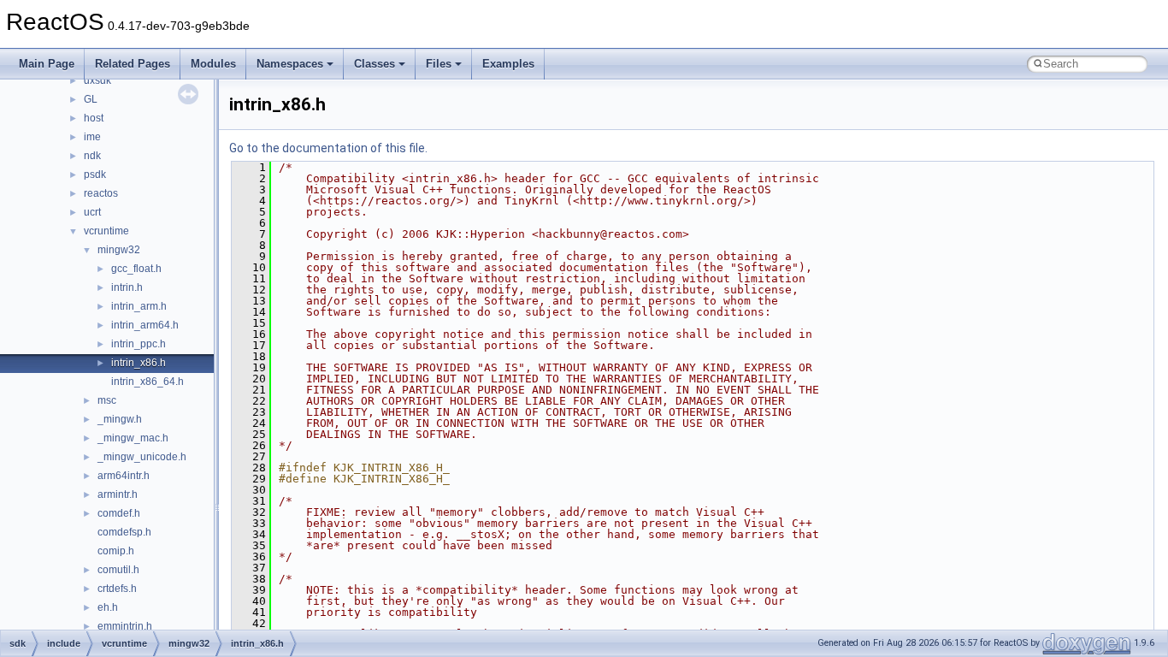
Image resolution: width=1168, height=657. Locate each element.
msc (106, 400)
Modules (213, 63)
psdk (95, 175)
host (93, 118)
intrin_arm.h (139, 306)
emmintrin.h (124, 626)
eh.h (107, 607)
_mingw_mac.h (132, 438)
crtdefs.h (117, 589)
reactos (101, 193)
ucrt (92, 212)
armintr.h (117, 494)
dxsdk (97, 80)
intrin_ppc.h (138, 344)
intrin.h (127, 287)
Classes (374, 63)
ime (92, 137)
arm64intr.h (123, 476)
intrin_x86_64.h (147, 382)
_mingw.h (119, 419)
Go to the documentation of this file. (328, 148)
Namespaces (290, 63)
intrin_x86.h (138, 363)
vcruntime (106, 231)
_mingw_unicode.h (141, 457)
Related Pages (132, 63)
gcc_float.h (136, 269)
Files (438, 63)
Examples (508, 63)
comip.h (115, 551)
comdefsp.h (124, 532)
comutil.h (118, 570)
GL (90, 99)
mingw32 (118, 250)
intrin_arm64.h (145, 325)
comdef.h (118, 513)
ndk (92, 156)
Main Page (46, 63)
